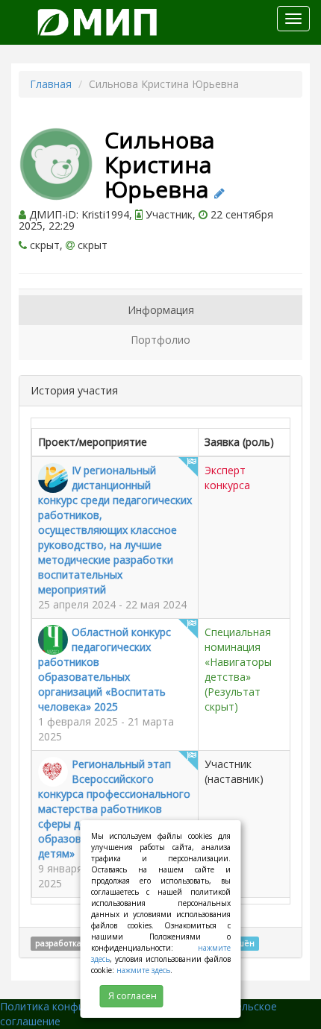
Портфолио (160, 340)
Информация (161, 310)
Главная (51, 84)
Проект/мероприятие (92, 442)
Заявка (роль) (239, 442)
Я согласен (132, 995)
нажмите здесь (143, 970)
